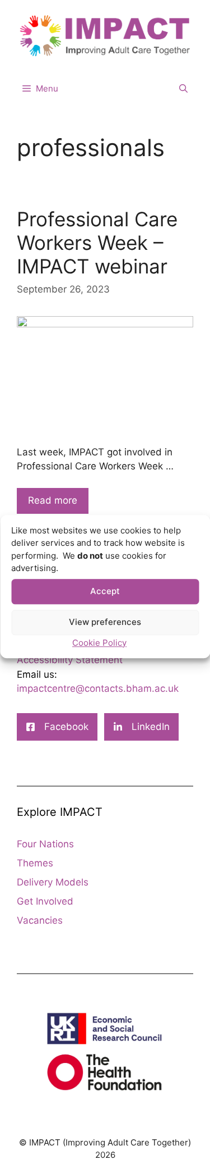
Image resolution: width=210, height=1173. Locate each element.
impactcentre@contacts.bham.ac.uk (98, 688)
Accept (105, 591)
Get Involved (45, 901)
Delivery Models (52, 882)
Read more (52, 500)
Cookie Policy (99, 642)
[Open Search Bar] (183, 89)
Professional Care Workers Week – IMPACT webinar (97, 242)
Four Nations (45, 844)
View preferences (105, 622)
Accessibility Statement (70, 659)
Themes (35, 863)
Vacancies (40, 920)
